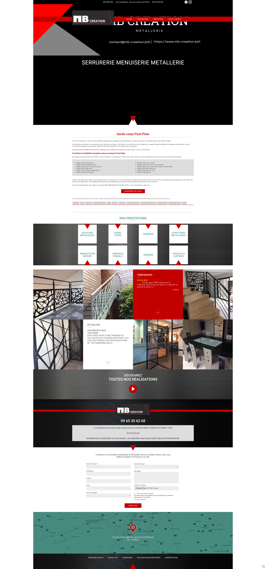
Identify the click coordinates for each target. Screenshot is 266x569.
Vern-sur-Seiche (174, 203)
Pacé (184, 203)
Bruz (82, 203)
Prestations (158, 19)
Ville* (88, 485)
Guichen (122, 203)
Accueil (129, 19)
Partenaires (127, 558)
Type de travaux (139, 464)
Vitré (109, 203)
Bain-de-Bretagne (133, 203)
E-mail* (88, 478)
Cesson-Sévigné (99, 203)
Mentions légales (95, 558)
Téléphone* (90, 471)
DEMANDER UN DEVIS (133, 191)
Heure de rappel (91, 493)
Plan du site (113, 558)
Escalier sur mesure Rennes (148, 558)
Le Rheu (89, 203)
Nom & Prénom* (91, 464)
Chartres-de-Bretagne (148, 203)
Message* (137, 471)
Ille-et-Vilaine (162, 203)
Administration (171, 558)
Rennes (75, 203)
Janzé (115, 203)
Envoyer (133, 506)
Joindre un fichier (140, 485)
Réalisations (143, 19)
